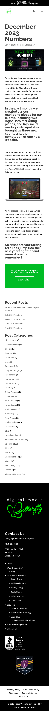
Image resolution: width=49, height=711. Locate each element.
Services (11, 605)
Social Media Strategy (21, 612)
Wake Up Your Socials (15, 319)
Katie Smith (10, 405)
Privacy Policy (13, 690)
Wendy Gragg (17, 587)
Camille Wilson (12, 344)
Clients (8, 349)
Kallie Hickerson (18, 583)
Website (9, 470)
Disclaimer (14, 693)
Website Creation (13, 474)
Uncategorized (12, 457)
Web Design (10, 465)
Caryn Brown (16, 579)
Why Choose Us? (15, 568)
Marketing (9, 413)
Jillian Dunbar (11, 392)
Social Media (11, 435)
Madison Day (11, 409)
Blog (13, 571)
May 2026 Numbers (13, 328)
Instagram (30, 45)
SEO (7, 431)
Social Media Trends (14, 439)
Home (9, 564)
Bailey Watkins (17, 596)
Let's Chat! (24, 279)
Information (10, 375)
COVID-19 (9, 357)
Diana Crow (16, 600)
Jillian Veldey (11, 396)
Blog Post (20, 45)
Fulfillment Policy (31, 690)
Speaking (9, 444)
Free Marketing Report (17, 624)
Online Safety (11, 422)
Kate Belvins (11, 401)
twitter (8, 452)
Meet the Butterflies (16, 576)
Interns (8, 388)
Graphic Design (12, 370)
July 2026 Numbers (13, 315)
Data (7, 362)
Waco (7, 461)
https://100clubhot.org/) (21, 169)
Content (9, 353)
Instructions (10, 383)
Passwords (10, 426)
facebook (9, 366)
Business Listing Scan (24, 620)
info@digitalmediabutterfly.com (19, 538)
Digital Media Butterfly (25, 707)
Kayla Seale (16, 592)
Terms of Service (29, 693)
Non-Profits (10, 418)
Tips (7, 448)
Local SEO (15, 617)
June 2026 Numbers (14, 323)
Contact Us (12, 629)
